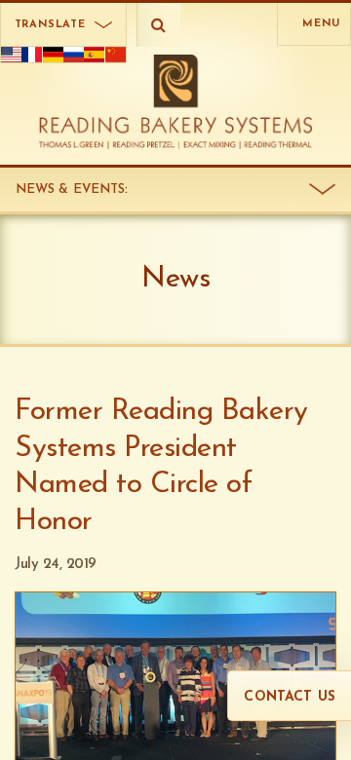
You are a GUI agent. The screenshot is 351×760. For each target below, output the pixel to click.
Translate (50, 24)
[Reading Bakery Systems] (176, 102)
